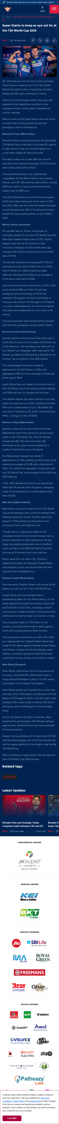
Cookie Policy (35, 1101)
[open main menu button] (54, 9)
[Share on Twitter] (40, 40)
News (4, 40)
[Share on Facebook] (33, 40)
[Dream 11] (43, 1017)
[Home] (3, 17)
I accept (12, 1118)
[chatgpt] (20, 1030)
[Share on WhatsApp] (47, 40)
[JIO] (16, 947)
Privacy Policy (19, 1101)
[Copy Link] (54, 40)
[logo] (7, 9)
